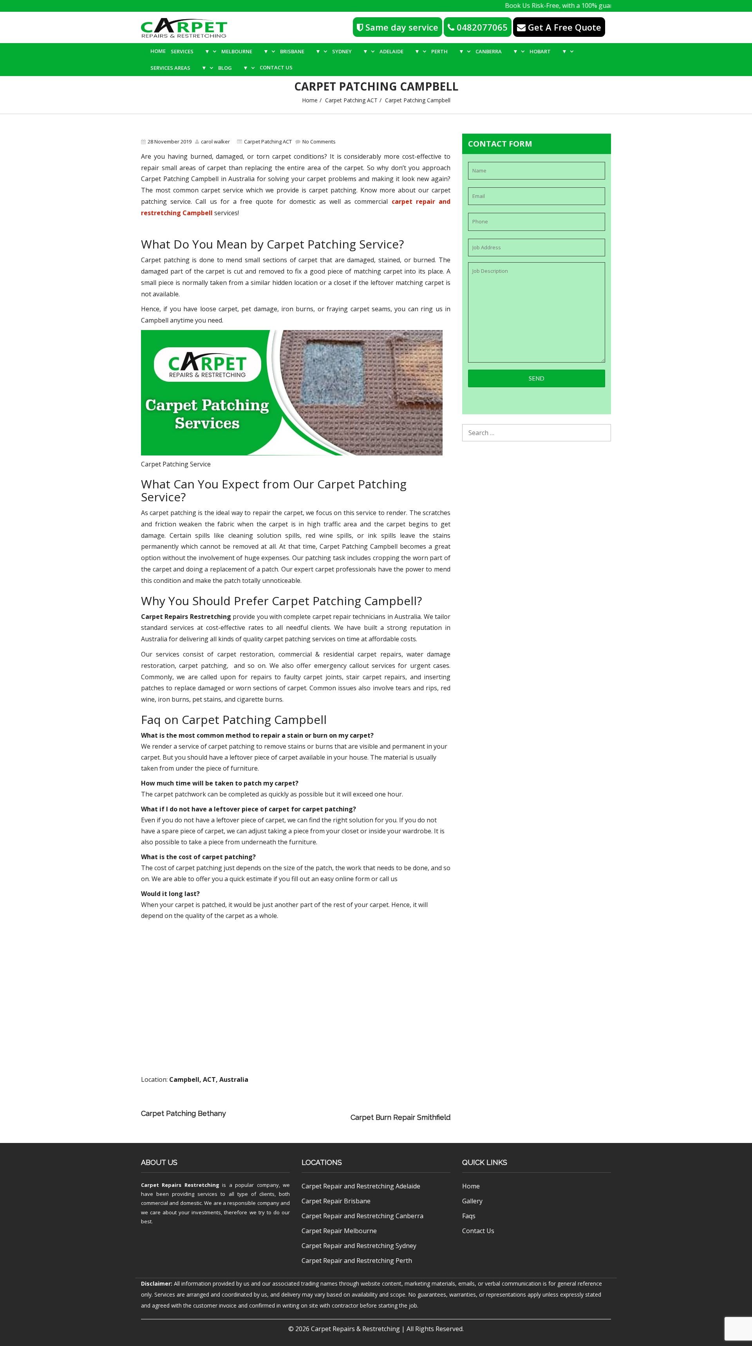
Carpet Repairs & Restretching (355, 1328)
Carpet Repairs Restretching (180, 1184)
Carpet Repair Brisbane (336, 1201)
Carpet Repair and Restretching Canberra (362, 1216)
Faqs (468, 1216)
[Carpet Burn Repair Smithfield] (290, 1117)
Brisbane (300, 51)
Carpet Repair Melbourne (339, 1230)
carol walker (215, 141)
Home (158, 50)
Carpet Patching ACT (351, 100)
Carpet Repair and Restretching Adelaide (361, 1186)
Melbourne (245, 51)
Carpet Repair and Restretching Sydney (359, 1245)
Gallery (472, 1201)
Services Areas (178, 67)
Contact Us (276, 67)
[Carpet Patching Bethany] (345, 1106)
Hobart (548, 51)
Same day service (400, 27)
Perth (447, 51)
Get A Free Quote (563, 27)
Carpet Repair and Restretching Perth (357, 1260)
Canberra (496, 51)
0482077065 (481, 27)
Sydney (350, 51)
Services (190, 51)
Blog (233, 67)
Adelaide (400, 51)
